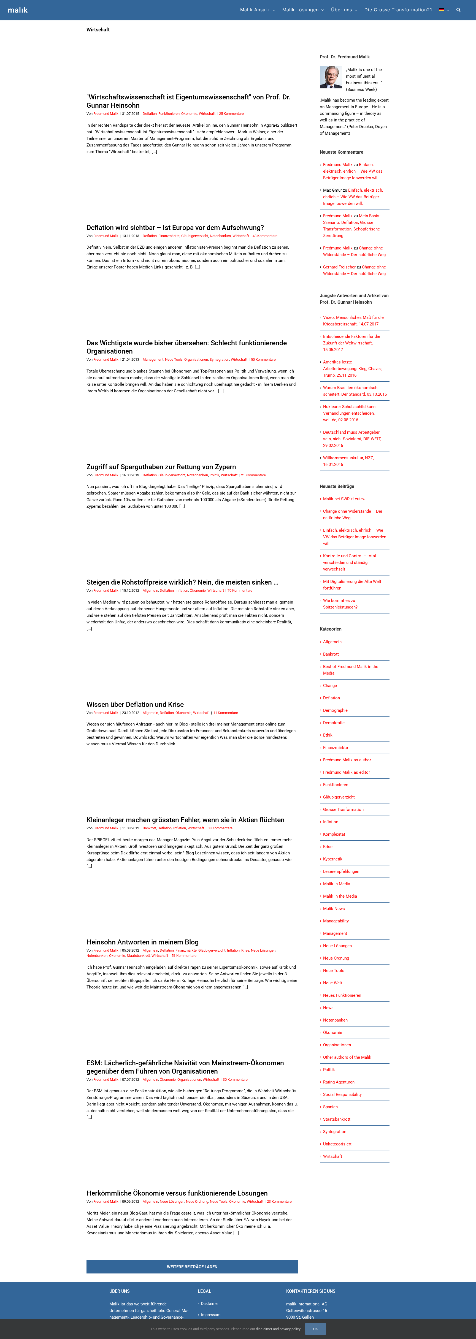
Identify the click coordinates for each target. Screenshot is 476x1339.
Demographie (335, 710)
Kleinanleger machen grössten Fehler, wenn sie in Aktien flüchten (185, 820)
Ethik (327, 735)
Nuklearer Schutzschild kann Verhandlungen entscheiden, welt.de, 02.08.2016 (349, 413)
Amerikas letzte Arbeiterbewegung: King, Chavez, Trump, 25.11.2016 (352, 369)
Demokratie (334, 722)
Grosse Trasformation (343, 809)
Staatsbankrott (138, 956)
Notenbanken (220, 236)
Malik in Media (336, 883)
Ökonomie (189, 114)
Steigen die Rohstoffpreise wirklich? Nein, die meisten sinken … (182, 582)
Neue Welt (332, 983)
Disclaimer (210, 1303)
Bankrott (149, 828)
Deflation (150, 114)
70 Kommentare (240, 590)
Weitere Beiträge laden (192, 1266)
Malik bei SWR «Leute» (344, 498)
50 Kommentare (263, 359)
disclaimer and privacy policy (278, 1329)
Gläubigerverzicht (194, 236)
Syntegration (219, 359)
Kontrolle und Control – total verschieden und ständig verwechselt (349, 562)
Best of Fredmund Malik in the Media (350, 670)
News (328, 1007)
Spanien (330, 1106)
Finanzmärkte (169, 236)
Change (330, 685)
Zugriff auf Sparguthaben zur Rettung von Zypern (161, 467)
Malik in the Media (340, 896)
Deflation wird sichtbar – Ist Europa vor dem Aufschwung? (175, 228)
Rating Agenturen (339, 1082)
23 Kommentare (279, 1201)
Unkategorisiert (337, 1144)
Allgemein (150, 590)
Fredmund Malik (105, 114)
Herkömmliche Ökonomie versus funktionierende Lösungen (177, 1193)
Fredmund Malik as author (347, 759)
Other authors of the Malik (347, 1057)
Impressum (210, 1315)
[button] (458, 9)
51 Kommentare (184, 956)
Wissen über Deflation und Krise (135, 704)
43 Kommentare (265, 236)
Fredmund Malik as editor (346, 772)
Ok (315, 1329)
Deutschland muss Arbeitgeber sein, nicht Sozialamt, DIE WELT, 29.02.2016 (352, 439)
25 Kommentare (231, 114)
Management (153, 359)
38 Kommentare (220, 828)
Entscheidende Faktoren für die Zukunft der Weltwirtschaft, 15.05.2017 (351, 343)
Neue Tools (174, 359)
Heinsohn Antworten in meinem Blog (142, 942)
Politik (214, 475)
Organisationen (196, 359)
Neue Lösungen (263, 950)
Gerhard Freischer (339, 267)
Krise (245, 950)
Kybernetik (332, 859)
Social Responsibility (342, 1094)
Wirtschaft (207, 114)
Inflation (181, 590)
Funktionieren (169, 114)
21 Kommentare (253, 475)
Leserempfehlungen (341, 871)
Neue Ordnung (197, 1201)
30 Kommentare (235, 1079)
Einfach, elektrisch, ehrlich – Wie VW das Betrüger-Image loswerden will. (353, 171)
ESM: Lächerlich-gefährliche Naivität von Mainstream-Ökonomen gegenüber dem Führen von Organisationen (185, 1067)
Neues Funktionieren (342, 995)
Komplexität (334, 834)
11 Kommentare (225, 713)
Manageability (336, 921)
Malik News (334, 908)
